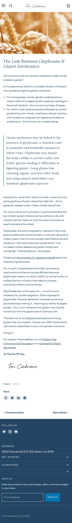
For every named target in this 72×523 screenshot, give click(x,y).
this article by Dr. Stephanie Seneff (35, 257)
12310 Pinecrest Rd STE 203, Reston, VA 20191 (28, 451)
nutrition (16, 384)
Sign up (52, 497)
